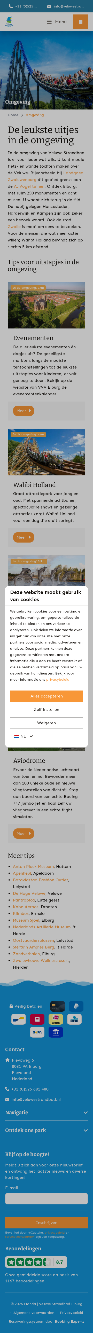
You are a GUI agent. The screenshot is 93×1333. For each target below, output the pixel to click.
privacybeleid (57, 679)
